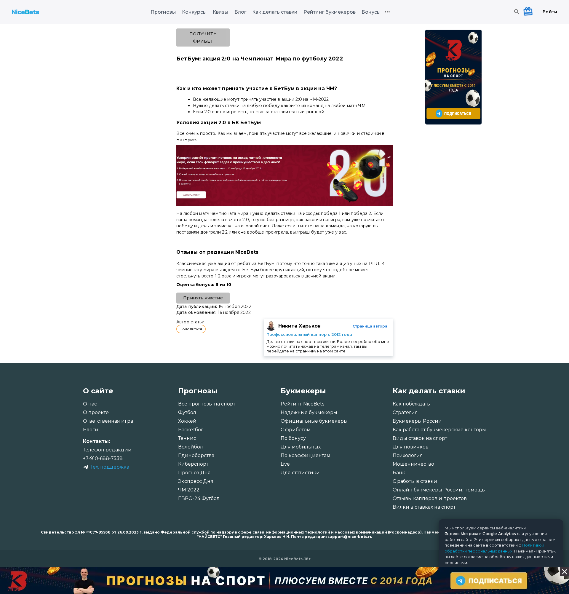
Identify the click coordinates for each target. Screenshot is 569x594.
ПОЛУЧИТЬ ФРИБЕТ (203, 37)
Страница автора (370, 326)
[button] (191, 329)
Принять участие (203, 298)
